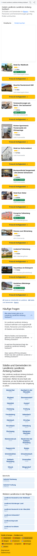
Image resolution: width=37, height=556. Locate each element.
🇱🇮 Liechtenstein (7, 544)
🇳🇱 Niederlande (27, 538)
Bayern (25, 11)
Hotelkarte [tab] (7, 23)
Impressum (5, 550)
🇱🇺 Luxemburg (26, 541)
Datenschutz (5, 553)
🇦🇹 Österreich (6, 538)
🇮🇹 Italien (5, 546)
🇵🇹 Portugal (27, 544)
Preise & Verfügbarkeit (18, 79)
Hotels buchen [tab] (19, 23)
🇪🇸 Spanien (17, 544)
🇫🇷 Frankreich (15, 541)
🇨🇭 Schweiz (16, 538)
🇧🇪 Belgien (5, 541)
